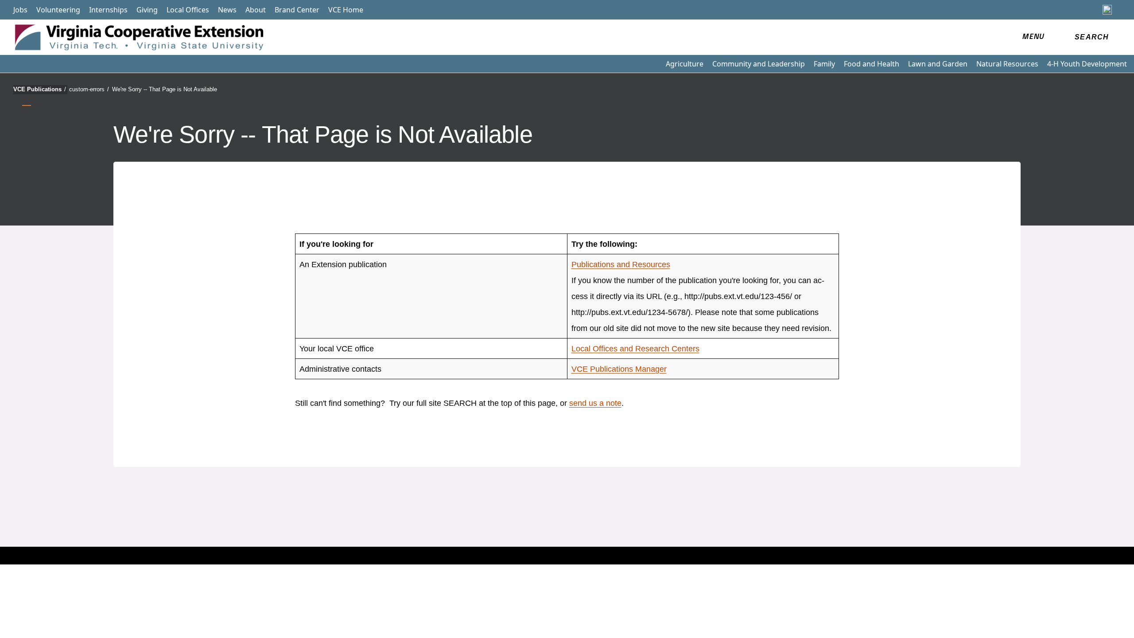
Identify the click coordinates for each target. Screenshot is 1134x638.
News (227, 10)
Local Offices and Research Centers (635, 348)
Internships (108, 10)
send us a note (595, 403)
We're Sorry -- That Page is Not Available (164, 89)
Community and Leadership (758, 64)
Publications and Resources (620, 264)
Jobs (20, 10)
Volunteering (58, 10)
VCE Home (345, 10)
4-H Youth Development (1087, 64)
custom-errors (89, 89)
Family (824, 64)
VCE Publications (39, 89)
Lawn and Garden (937, 64)
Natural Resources (1007, 64)
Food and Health (871, 64)
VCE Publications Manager (619, 369)
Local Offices (188, 10)
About (255, 10)
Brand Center (297, 10)
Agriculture (684, 64)
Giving (147, 10)
